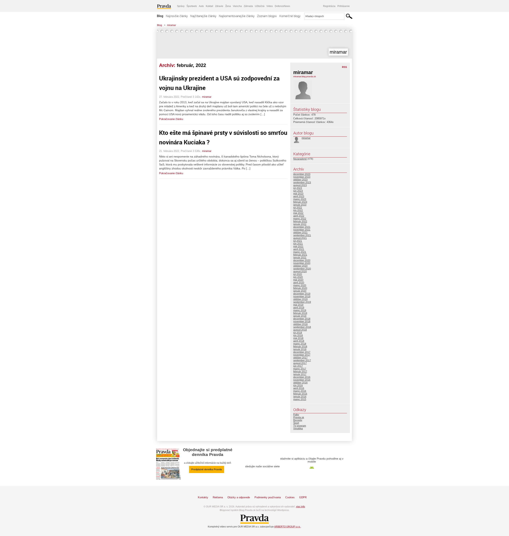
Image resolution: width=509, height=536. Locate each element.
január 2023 (299, 204)
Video (269, 6)
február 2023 (300, 202)
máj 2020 (298, 279)
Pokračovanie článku (171, 119)
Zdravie (219, 6)
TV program (299, 425)
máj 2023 (298, 193)
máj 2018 (298, 338)
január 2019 (299, 316)
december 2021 (301, 227)
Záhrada (248, 6)
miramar (171, 25)
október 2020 (300, 266)
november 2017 (301, 354)
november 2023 (301, 177)
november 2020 (301, 263)
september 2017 (302, 360)
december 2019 (301, 293)
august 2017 (300, 363)
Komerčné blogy (289, 16)
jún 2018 (298, 335)
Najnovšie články (177, 16)
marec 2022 (299, 218)
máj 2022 (298, 213)
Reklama (218, 497)
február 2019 (300, 313)
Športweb (192, 6)
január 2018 (299, 349)
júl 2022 (297, 207)
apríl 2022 (298, 215)
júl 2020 (297, 274)
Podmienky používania (267, 497)
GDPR (303, 497)
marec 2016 (299, 391)
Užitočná (259, 6)
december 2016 (301, 377)
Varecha (237, 6)
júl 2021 (297, 241)
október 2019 (300, 299)
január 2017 (299, 374)
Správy (181, 6)
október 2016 (300, 382)
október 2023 (300, 179)
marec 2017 (299, 368)
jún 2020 (298, 277)
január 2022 (299, 224)
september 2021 (302, 235)
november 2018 (301, 321)
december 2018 (301, 318)
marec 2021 (299, 252)
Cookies (290, 497)
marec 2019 (299, 310)
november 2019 (301, 296)
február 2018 (300, 346)
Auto (201, 6)
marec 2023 (299, 199)
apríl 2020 (298, 282)
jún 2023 (298, 190)
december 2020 (301, 260)
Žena (228, 6)
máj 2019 (298, 304)
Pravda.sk (298, 417)
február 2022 (300, 221)
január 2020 (299, 291)
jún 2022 (298, 210)
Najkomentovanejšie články (236, 16)
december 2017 (301, 352)
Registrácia (329, 6)
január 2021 (299, 257)
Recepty (297, 420)
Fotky (296, 414)
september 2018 (302, 327)
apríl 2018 (298, 341)
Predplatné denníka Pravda (206, 469)
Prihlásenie (343, 6)
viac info (300, 506)
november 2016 (301, 380)
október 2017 (300, 357)
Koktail (209, 6)
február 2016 (300, 393)
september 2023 (302, 182)
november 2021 (301, 229)
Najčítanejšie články (203, 16)
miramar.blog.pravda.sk (304, 76)
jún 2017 (298, 366)
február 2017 (300, 371)
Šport (296, 423)
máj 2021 (298, 246)
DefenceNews (282, 6)
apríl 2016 (298, 388)
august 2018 (300, 329)
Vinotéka (298, 428)
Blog (160, 16)
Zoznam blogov (267, 16)
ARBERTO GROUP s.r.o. (287, 526)
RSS (344, 67)
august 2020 (300, 271)
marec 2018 (299, 343)
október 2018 (300, 324)
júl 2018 (297, 332)
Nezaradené (300, 158)
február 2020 (300, 288)
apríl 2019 (298, 307)
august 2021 (300, 238)
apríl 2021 (298, 249)
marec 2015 (299, 399)
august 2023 (300, 185)
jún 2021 (298, 243)
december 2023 (301, 174)
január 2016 (299, 396)
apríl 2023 (298, 196)
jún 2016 (298, 385)
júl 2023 (297, 188)
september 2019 (302, 302)
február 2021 (300, 254)
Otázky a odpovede (238, 497)
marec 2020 (299, 285)
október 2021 (300, 232)
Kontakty (203, 497)
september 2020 (302, 268)
